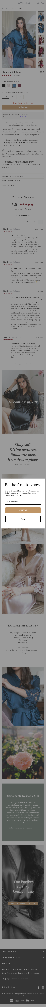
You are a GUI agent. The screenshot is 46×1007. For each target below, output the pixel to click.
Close (23, 519)
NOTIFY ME (23, 510)
